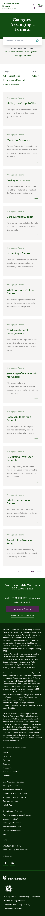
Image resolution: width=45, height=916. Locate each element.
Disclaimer (36, 896)
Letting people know (22, 55)
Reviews (6, 764)
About (5, 752)
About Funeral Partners (12, 811)
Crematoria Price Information (15, 793)
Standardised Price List (12, 789)
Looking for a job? (10, 818)
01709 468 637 (18, 598)
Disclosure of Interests (12, 830)
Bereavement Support (12, 826)
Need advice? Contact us (22, 616)
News (5, 834)
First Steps (14, 76)
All (4, 76)
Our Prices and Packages (13, 781)
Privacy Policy (10, 896)
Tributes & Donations (11, 771)
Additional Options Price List (14, 797)
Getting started (32, 51)
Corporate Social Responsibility (17, 904)
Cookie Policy (23, 896)
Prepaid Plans (8, 768)
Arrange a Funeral (22, 609)
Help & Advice (8, 805)
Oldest (35, 76)
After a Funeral (11, 84)
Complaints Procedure (13, 908)
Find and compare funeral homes (17, 815)
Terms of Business (10, 801)
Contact (6, 775)
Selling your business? (12, 822)
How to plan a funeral (14, 51)
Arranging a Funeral (14, 80)
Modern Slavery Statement (15, 900)
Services (6, 760)
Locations (7, 756)
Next (32, 571)
